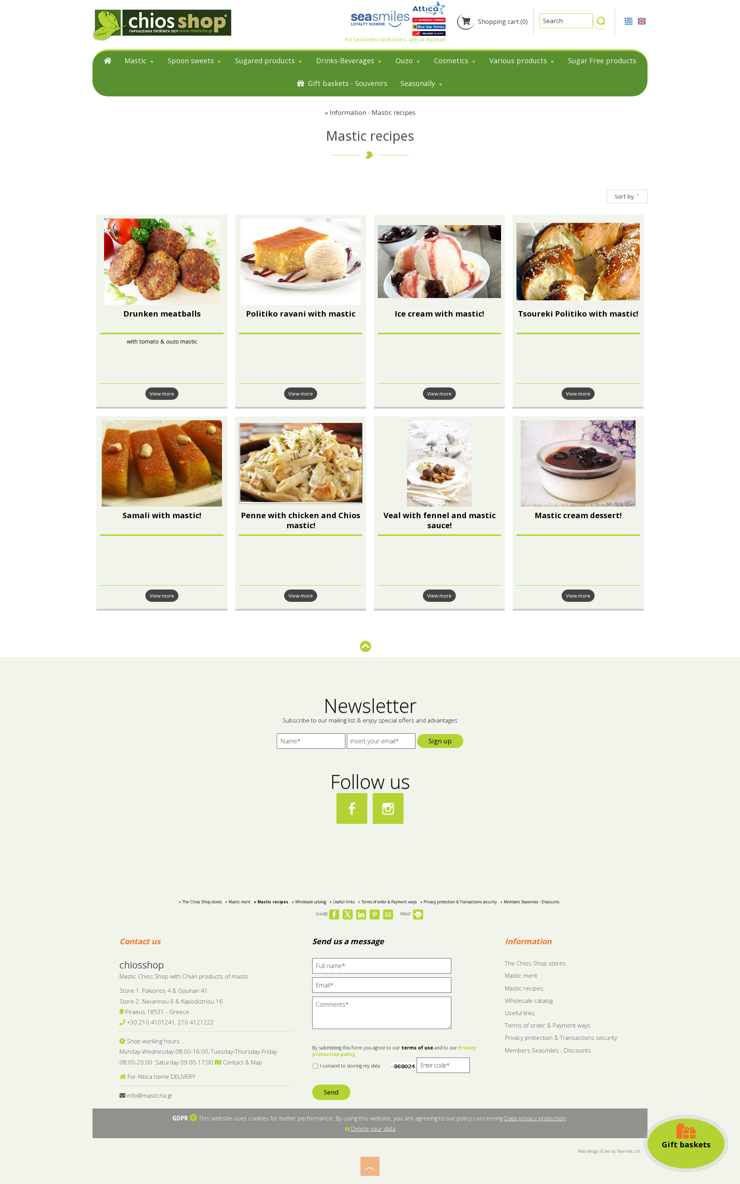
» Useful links (342, 901)
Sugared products (266, 60)
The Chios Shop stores (535, 963)
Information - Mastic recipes (372, 112)
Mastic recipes (524, 988)
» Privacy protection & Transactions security (458, 901)
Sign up (440, 740)
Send (331, 1092)
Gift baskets (686, 1144)
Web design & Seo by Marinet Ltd (609, 1151)
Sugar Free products (602, 60)
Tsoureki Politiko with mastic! (578, 313)
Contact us (139, 941)
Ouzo (405, 60)
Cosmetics (452, 60)
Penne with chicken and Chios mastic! (300, 520)
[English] (642, 20)
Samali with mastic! (162, 515)
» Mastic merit (238, 901)
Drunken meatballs (162, 313)
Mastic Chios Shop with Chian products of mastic (184, 976)
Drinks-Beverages (346, 60)
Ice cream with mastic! (439, 313)
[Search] (601, 24)
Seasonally (418, 83)
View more (162, 393)
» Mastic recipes (271, 901)
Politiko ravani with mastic (300, 313)
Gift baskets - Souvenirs (346, 83)
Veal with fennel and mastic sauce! (439, 520)
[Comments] (381, 1016)
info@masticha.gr (150, 1095)
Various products (519, 60)
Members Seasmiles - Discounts (548, 1050)
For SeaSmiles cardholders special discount (395, 39)
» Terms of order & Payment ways (387, 901)
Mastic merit (521, 975)
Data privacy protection (535, 1118)
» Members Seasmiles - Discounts (529, 901)
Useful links (520, 1013)
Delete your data (372, 1128)
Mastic (136, 60)
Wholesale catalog (529, 1000)
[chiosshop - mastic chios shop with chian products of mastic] (161, 24)
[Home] (107, 62)
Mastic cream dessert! (578, 515)
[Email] (381, 987)
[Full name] (381, 967)
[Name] (311, 743)
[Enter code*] (443, 1067)
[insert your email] (381, 743)
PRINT (406, 914)
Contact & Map (241, 1062)
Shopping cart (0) (502, 21)
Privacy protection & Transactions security (561, 1037)
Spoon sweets (192, 60)
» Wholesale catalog (309, 901)
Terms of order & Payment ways (547, 1025)
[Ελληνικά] (629, 20)
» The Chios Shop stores (200, 901)
